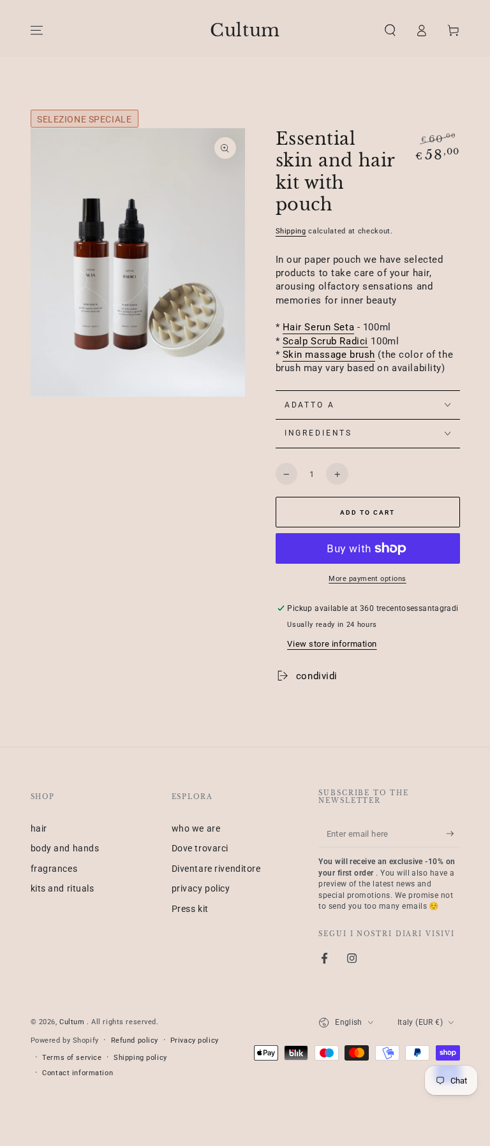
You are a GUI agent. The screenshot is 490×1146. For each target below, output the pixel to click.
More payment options (367, 578)
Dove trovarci (200, 848)
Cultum (73, 1021)
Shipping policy (140, 1057)
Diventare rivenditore (216, 868)
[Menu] (36, 30)
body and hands (65, 848)
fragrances (54, 868)
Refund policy (134, 1040)
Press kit (190, 909)
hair (39, 828)
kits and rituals (62, 888)
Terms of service (71, 1057)
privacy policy (201, 888)
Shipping (291, 230)
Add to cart (367, 512)
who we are (196, 828)
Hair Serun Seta (319, 327)
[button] (390, 30)
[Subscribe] (453, 833)
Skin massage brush (329, 354)
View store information (332, 644)
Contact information (77, 1072)
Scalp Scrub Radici (325, 341)
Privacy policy (194, 1040)
